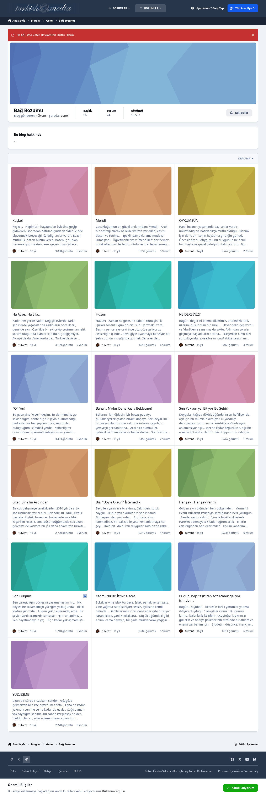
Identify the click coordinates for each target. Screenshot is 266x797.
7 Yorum (82, 345)
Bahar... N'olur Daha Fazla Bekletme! (124, 408)
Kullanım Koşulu (113, 791)
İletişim (48, 771)
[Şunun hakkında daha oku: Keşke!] (49, 191)
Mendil (101, 220)
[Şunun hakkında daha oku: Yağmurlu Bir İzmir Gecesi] (133, 566)
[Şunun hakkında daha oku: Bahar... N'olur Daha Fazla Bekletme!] (133, 379)
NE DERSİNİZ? (190, 314)
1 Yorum (248, 439)
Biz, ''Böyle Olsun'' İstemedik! (118, 502)
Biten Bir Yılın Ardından (30, 502)
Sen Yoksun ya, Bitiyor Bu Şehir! (203, 408)
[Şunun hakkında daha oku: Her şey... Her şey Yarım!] (216, 473)
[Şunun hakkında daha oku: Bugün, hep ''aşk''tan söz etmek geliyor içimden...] (216, 566)
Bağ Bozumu (28, 110)
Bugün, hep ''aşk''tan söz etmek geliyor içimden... (209, 598)
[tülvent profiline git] (14, 251)
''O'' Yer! (18, 408)
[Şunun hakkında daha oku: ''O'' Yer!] (49, 379)
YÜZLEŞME (20, 694)
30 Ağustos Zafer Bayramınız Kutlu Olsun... (46, 35)
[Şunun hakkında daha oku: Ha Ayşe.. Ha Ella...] (49, 285)
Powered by (238, 771)
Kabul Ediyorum (243, 788)
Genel (64, 116)
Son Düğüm (21, 596)
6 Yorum (165, 345)
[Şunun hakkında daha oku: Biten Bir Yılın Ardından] (49, 473)
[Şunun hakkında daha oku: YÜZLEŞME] (49, 665)
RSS (78, 771)
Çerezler (64, 771)
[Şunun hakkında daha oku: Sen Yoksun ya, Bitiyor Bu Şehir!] (216, 379)
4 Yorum (248, 345)
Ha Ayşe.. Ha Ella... (26, 314)
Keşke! (17, 220)
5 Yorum (82, 251)
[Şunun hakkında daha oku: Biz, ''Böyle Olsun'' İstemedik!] (133, 473)
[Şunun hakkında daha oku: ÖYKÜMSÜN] (216, 191)
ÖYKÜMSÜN (188, 220)
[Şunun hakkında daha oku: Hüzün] (133, 285)
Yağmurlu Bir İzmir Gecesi (116, 596)
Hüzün (101, 314)
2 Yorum (248, 251)
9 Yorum (82, 725)
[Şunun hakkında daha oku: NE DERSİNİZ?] (216, 285)
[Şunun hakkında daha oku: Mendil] (133, 191)
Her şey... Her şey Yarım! (198, 502)
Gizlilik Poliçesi (30, 771)
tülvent (41, 116)
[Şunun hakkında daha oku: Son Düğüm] (49, 566)
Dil (12, 771)
